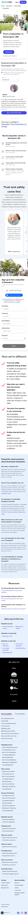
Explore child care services (9, 846)
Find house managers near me (10, 874)
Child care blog (5, 726)
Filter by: (4, 77)
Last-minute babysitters (8, 822)
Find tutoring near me (8, 831)
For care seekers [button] (6, 714)
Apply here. (14, 56)
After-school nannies (7, 738)
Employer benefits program (19, 893)
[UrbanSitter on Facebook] (17, 913)
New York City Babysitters (9, 752)
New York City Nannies (8, 776)
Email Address (6, 321)
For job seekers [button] (20, 714)
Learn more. (16, 74)
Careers (17, 888)
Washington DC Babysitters (9, 762)
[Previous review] (2, 232)
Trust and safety (19, 885)
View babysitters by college (14, 125)
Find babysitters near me (9, 750)
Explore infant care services (9, 837)
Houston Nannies (7, 781)
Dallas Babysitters (7, 652)
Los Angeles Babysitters (8, 755)
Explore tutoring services (9, 828)
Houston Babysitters (7, 757)
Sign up (23, 2)
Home (3, 6)
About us (17, 883)
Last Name (5, 313)
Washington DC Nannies (8, 786)
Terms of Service (16, 302)
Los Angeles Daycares (8, 800)
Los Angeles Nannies (8, 779)
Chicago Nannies (6, 789)
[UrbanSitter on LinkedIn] (25, 913)
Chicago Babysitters (7, 765)
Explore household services (9, 871)
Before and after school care (9, 736)
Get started (9, 52)
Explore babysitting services (9, 747)
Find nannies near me (8, 774)
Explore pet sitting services (9, 853)
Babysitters (9, 6)
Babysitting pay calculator (8, 731)
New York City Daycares (8, 798)
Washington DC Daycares (9, 808)
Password (4, 335)
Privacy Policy (7, 302)
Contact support (5, 883)
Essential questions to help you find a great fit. (13, 609)
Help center (4, 885)
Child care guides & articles (8, 723)
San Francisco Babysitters (9, 760)
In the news (18, 890)
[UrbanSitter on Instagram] (21, 913)
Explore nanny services (8, 771)
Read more (4, 109)
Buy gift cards (5, 888)
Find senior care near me (9, 865)
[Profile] (14, 89)
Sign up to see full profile (14, 113)
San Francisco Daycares (8, 805)
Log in (17, 2)
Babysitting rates (5, 728)
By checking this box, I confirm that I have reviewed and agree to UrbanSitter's (14, 301)
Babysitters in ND (7, 636)
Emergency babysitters (8, 819)
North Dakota (17, 6)
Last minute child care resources (10, 733)
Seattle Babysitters (21, 648)
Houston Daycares (7, 803)
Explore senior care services (9, 862)
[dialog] (2, 912)
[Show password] (24, 338)
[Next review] (25, 232)
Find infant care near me (8, 840)
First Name (5, 306)
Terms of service (5, 904)
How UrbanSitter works (7, 718)
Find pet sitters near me (8, 856)
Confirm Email (6, 328)
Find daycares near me (8, 795)
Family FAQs (4, 721)
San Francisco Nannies (8, 784)
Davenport (6, 8)
